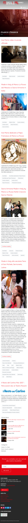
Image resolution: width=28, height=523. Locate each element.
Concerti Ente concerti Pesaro (8, 405)
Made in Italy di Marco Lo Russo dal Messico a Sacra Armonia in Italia (13, 87)
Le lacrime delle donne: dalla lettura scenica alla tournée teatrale (15, 426)
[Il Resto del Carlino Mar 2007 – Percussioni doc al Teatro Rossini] (14, 391)
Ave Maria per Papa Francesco (8, 178)
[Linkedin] (6, 508)
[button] (23, 7)
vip (3, 376)
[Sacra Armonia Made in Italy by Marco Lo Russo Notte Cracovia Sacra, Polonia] (14, 207)
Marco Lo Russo (5, 496)
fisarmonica (20, 178)
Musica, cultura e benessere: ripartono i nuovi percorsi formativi (16, 438)
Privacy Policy (4, 513)
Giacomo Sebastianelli (7, 407)
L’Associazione (4, 495)
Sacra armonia (5, 126)
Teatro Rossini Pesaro (14, 410)
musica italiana (15, 369)
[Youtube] (1, 508)
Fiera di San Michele (6, 363)
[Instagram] (4, 508)
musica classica (21, 76)
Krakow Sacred (19, 250)
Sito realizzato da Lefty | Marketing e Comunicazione (10, 520)
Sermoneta (20, 374)
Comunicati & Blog (5, 501)
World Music (9, 376)
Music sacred (12, 76)
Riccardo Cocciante (6, 372)
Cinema (13, 360)
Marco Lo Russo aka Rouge (8, 367)
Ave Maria (4, 76)
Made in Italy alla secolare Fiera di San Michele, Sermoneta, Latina (13, 264)
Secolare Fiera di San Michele (8, 374)
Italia (3, 365)
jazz (12, 365)
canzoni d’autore (6, 360)
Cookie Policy (4, 515)
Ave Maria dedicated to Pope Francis (17, 175)
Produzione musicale (16, 182)
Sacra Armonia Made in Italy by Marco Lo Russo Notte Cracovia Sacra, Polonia (13, 192)
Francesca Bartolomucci (19, 363)
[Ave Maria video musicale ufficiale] (14, 54)
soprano (22, 255)
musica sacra (5, 124)
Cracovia (11, 250)
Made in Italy (4, 498)
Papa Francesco (5, 78)
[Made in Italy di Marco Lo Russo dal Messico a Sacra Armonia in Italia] (14, 101)
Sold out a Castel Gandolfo (13, 431)
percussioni (4, 410)
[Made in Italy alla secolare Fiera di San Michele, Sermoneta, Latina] (14, 289)
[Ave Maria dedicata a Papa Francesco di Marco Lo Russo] (14, 151)
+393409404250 (10, 485)
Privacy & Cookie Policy (6, 499)
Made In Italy (12, 122)
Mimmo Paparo (20, 367)
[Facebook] (10, 508)
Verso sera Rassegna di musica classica (10, 412)
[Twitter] (8, 508)
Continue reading (6, 246)
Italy (8, 365)
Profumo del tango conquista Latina (16, 419)
